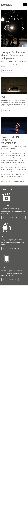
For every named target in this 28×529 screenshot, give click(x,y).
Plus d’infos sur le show (11, 248)
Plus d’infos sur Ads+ (10, 279)
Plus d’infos (7, 110)
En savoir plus (7, 71)
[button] (25, 4)
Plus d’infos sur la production (13, 217)
